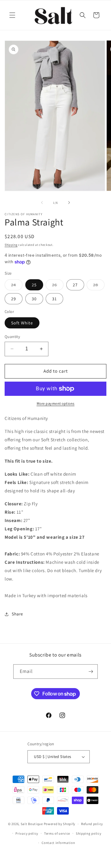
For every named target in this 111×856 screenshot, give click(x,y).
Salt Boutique (32, 824)
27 (75, 285)
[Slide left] (42, 202)
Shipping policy (88, 833)
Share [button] (17, 614)
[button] (12, 15)
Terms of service (57, 833)
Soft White (22, 323)
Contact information (58, 843)
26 (58, 286)
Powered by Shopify (60, 824)
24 (17, 286)
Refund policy (92, 824)
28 (99, 286)
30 (34, 299)
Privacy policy (26, 833)
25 (34, 285)
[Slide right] (69, 202)
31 (54, 299)
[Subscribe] (90, 671)
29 (13, 299)
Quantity (12, 336)
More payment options (56, 403)
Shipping (11, 245)
